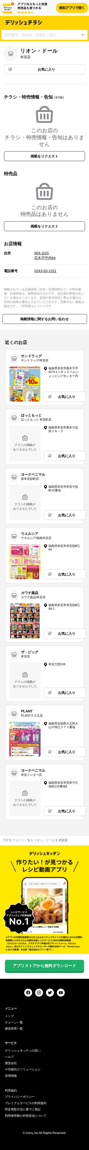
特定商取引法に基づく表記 (23, 1109)
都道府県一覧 (14, 1028)
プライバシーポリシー (20, 1096)
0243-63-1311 (45, 271)
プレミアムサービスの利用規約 (25, 1103)
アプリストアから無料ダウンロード (44, 966)
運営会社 (11, 1063)
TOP (6, 840)
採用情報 (11, 1075)
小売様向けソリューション (23, 1069)
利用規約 (11, 1090)
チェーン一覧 (21, 840)
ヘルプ (9, 1056)
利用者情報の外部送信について (25, 1115)
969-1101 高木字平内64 (45, 255)
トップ (9, 1016)
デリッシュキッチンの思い (23, 1050)
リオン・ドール (44, 840)
